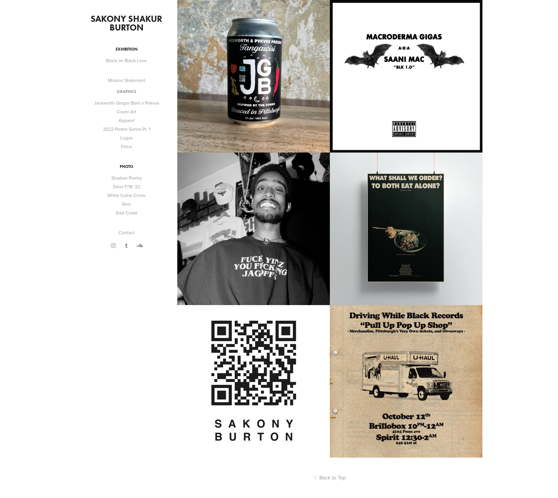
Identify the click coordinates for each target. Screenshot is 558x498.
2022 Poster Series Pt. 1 (126, 129)
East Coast (126, 212)
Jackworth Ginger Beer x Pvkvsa (126, 103)
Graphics (126, 91)
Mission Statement (126, 80)
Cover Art (126, 111)
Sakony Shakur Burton (127, 23)
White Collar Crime (126, 195)
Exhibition (126, 49)
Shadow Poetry (126, 178)
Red (126, 204)
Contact (127, 232)
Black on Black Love (126, 60)
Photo (126, 166)
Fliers (126, 146)
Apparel (127, 120)
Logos (126, 138)
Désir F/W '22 (126, 186)
